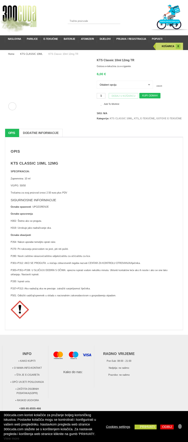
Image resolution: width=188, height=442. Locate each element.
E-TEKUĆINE (147, 118)
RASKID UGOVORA (28, 400)
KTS (136, 118)
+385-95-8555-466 (30, 408)
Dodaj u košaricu (123, 96)
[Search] (117, 20)
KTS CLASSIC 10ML (31, 54)
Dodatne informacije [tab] (41, 133)
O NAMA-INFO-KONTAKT (28, 368)
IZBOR (159, 86)
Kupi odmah (150, 95)
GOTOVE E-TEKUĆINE (169, 118)
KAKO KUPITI (28, 361)
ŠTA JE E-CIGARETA (28, 374)
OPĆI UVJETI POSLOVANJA (28, 382)
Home (11, 54)
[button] (12, 106)
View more (11, 438)
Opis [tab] (11, 133)
